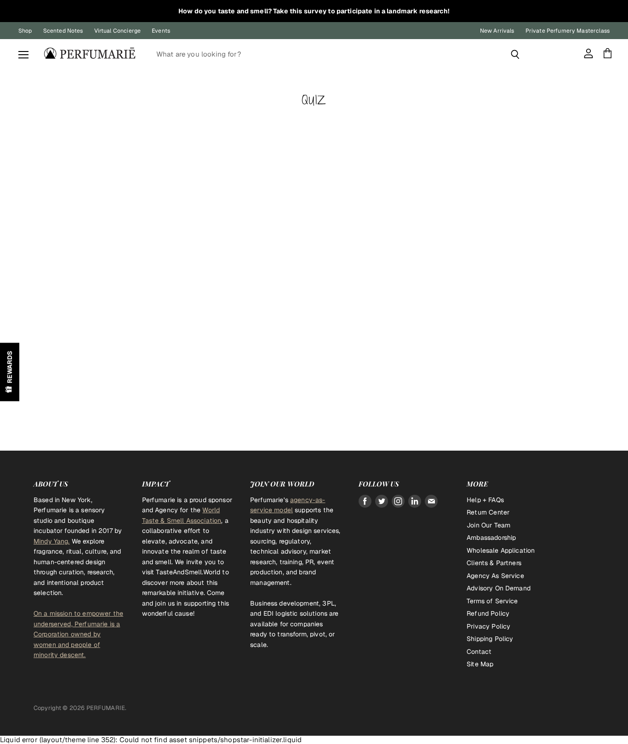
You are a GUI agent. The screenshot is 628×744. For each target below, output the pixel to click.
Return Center (488, 512)
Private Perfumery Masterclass (567, 31)
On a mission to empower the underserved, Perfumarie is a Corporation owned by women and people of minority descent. (78, 634)
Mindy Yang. (52, 541)
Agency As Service (495, 576)
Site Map (480, 664)
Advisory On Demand (499, 588)
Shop (25, 31)
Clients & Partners (494, 563)
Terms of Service (492, 601)
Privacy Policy (488, 626)
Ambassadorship (491, 537)
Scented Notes (63, 31)
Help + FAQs (485, 500)
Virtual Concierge (117, 31)
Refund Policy (488, 613)
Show (9, 372)
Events (161, 31)
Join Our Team (488, 525)
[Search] (515, 54)
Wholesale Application (501, 550)
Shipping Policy (490, 639)
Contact (479, 651)
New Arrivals (497, 31)
